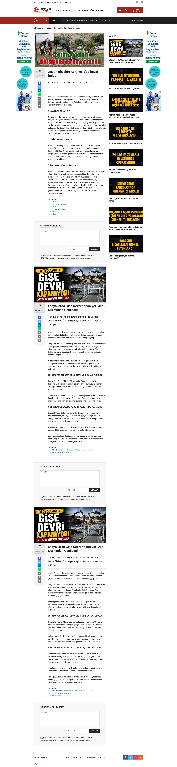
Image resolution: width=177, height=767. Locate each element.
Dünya (85, 10)
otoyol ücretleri (57, 455)
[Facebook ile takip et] (125, 757)
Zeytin (54, 207)
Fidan (54, 212)
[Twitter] (39, 87)
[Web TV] (137, 2)
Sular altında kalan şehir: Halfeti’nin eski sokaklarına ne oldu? (81, 20)
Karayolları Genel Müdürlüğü (61, 452)
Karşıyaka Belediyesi (59, 209)
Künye (75, 757)
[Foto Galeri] (142, 2)
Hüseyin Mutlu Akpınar (59, 204)
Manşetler (41, 2)
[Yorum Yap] (39, 106)
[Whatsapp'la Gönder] (39, 94)
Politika (76, 10)
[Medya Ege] (43, 10)
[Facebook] (39, 83)
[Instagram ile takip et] (135, 757)
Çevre (58, 10)
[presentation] (41, 20)
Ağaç (54, 214)
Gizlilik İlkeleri (91, 757)
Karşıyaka (55, 202)
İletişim (82, 757)
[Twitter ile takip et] (130, 757)
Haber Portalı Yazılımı (44, 764)
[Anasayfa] (35, 2)
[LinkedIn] (39, 90)
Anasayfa (67, 757)
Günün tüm (136, 20)
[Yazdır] (39, 102)
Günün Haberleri (51, 2)
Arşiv (60, 2)
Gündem (66, 10)
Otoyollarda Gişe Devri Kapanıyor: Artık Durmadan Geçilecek (72, 450)
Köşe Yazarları (97, 10)
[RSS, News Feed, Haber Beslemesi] (140, 757)
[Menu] (120, 10)
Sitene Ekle (68, 2)
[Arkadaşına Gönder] (39, 98)
